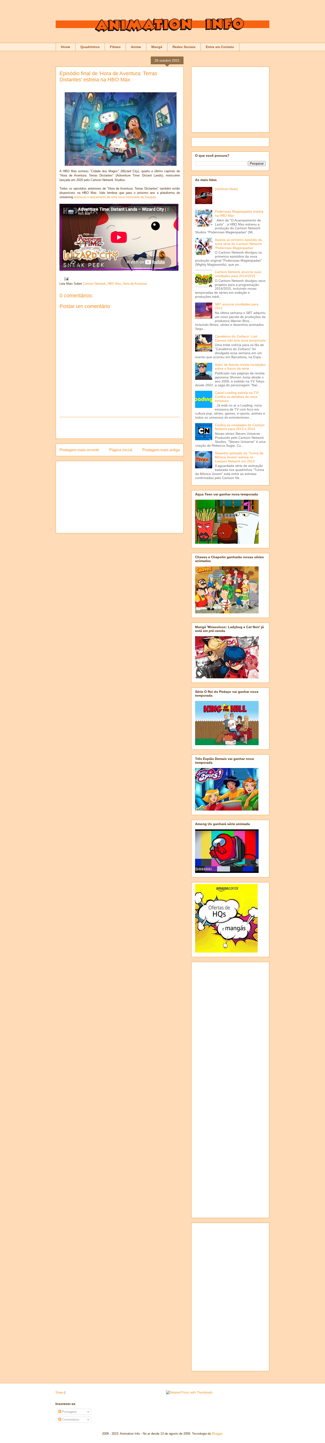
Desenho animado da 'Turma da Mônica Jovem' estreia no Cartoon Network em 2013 (239, 457)
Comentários (70, 1419)
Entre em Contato (220, 47)
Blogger (217, 1433)
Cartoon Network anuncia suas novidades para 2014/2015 (238, 274)
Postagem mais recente (79, 450)
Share (59, 1392)
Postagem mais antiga (161, 450)
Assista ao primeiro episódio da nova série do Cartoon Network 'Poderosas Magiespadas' (238, 244)
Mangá (156, 47)
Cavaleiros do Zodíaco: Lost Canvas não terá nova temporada (240, 338)
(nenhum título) (226, 189)
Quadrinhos (90, 47)
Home (65, 47)
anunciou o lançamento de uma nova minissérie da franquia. (115, 197)
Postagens (69, 1412)
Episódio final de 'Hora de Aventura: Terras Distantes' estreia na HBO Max (108, 76)
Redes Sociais (184, 47)
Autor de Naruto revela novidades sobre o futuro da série (240, 367)
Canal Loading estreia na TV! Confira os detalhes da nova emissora (237, 397)
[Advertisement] (119, 428)
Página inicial (120, 450)
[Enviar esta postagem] (66, 278)
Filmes (115, 47)
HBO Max (114, 283)
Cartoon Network (94, 283)
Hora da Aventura (135, 283)
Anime (136, 47)
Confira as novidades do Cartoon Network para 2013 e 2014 (240, 427)
